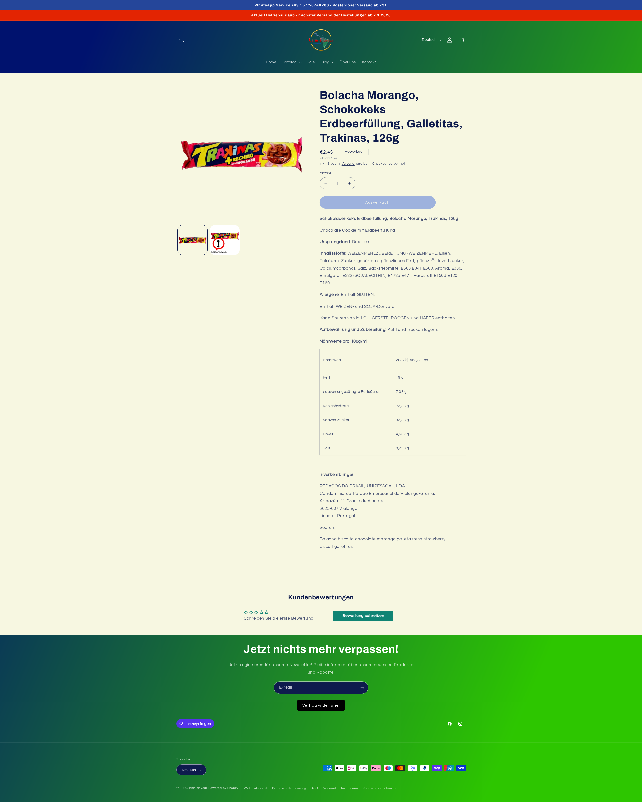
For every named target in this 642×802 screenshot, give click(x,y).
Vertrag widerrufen (320, 705)
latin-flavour (198, 788)
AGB (314, 788)
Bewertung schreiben (363, 616)
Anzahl (325, 173)
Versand (348, 163)
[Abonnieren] (362, 687)
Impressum (349, 788)
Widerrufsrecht (255, 788)
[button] (182, 40)
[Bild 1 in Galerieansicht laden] (192, 240)
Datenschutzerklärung (289, 788)
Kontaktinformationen (379, 788)
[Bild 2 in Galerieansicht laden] (225, 240)
